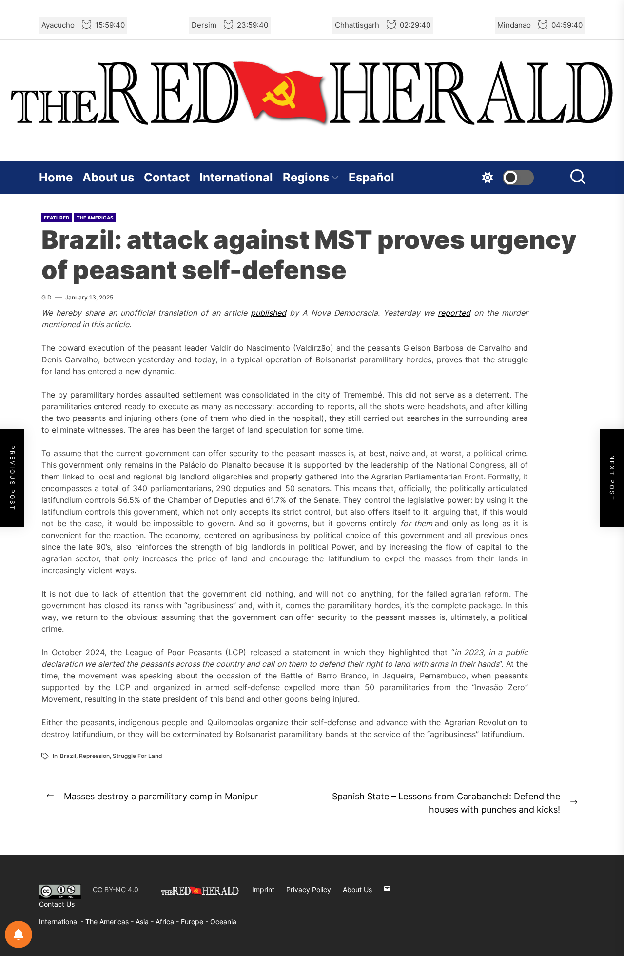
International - (62, 921)
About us (108, 177)
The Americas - (110, 921)
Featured (56, 217)
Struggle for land (137, 755)
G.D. (47, 297)
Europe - (195, 921)
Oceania (223, 921)
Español (371, 177)
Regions (306, 177)
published (268, 313)
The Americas (95, 217)
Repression (94, 755)
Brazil (68, 755)
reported (454, 313)
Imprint (263, 889)
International (236, 177)
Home (56, 177)
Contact (167, 177)
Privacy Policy (308, 889)
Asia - (146, 921)
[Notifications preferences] (18, 934)
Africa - (168, 921)
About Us (357, 889)
